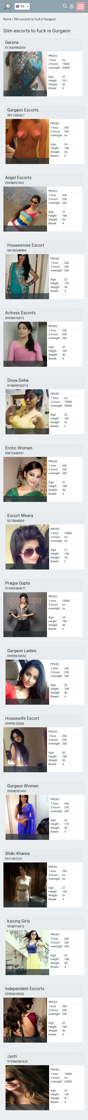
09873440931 (14, 453)
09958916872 (14, 318)
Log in (72, 5)
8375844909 (15, 521)
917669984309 (15, 48)
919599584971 (15, 588)
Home (7, 19)
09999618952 (16, 656)
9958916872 (15, 926)
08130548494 (16, 250)
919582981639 (17, 1061)
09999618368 (14, 724)
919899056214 (17, 386)
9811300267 (15, 115)
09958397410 (14, 183)
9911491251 (13, 859)
